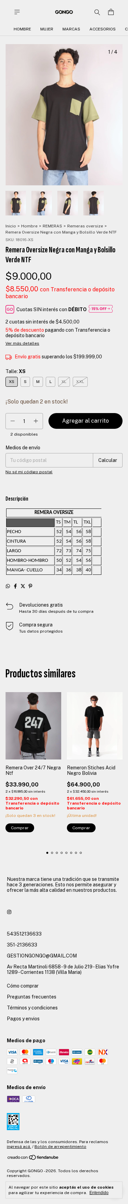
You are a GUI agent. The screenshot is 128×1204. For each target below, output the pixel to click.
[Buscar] (97, 12)
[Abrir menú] (17, 12)
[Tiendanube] (33, 1158)
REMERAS (52, 226)
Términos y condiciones (32, 1007)
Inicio (10, 226)
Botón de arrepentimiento (60, 1146)
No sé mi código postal (29, 471)
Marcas (71, 29)
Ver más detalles (22, 343)
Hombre (22, 29)
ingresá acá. (19, 1146)
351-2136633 (22, 945)
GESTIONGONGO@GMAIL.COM (42, 955)
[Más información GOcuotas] (101, 309)
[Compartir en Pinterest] (30, 586)
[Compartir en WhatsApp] (7, 586)
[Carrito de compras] (111, 12)
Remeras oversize (85, 226)
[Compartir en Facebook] (15, 586)
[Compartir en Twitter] (22, 586)
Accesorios (102, 29)
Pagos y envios (23, 1018)
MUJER (46, 29)
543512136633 (24, 934)
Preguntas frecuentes (31, 997)
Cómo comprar (23, 986)
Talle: (15, 371)
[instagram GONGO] (9, 912)
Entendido (99, 1192)
